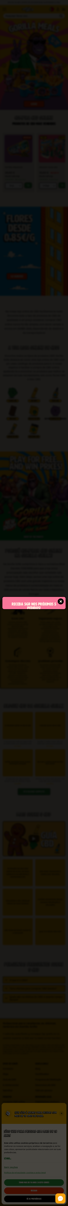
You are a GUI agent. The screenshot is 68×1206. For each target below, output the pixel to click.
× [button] (60, 601)
